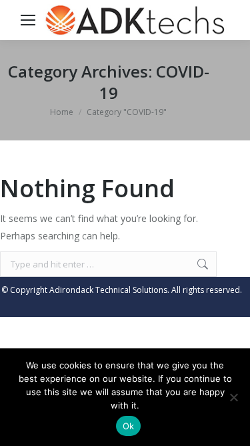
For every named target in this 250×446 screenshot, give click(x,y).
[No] (233, 397)
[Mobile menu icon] (28, 20)
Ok (129, 426)
